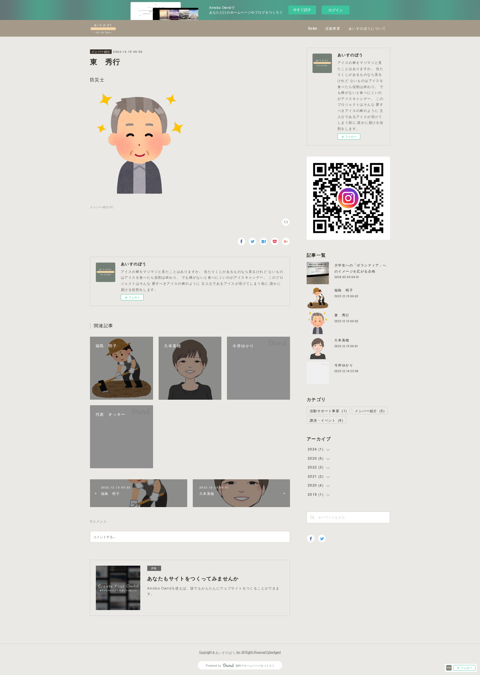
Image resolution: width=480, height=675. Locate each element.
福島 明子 (343, 290)
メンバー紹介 (100, 52)
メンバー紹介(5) (102, 207)
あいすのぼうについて (367, 28)
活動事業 (332, 28)
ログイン (335, 9)
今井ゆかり (343, 364)
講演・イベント (326, 420)
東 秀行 (341, 315)
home (312, 28)
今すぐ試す (302, 9)
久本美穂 (341, 340)
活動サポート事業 (328, 410)
